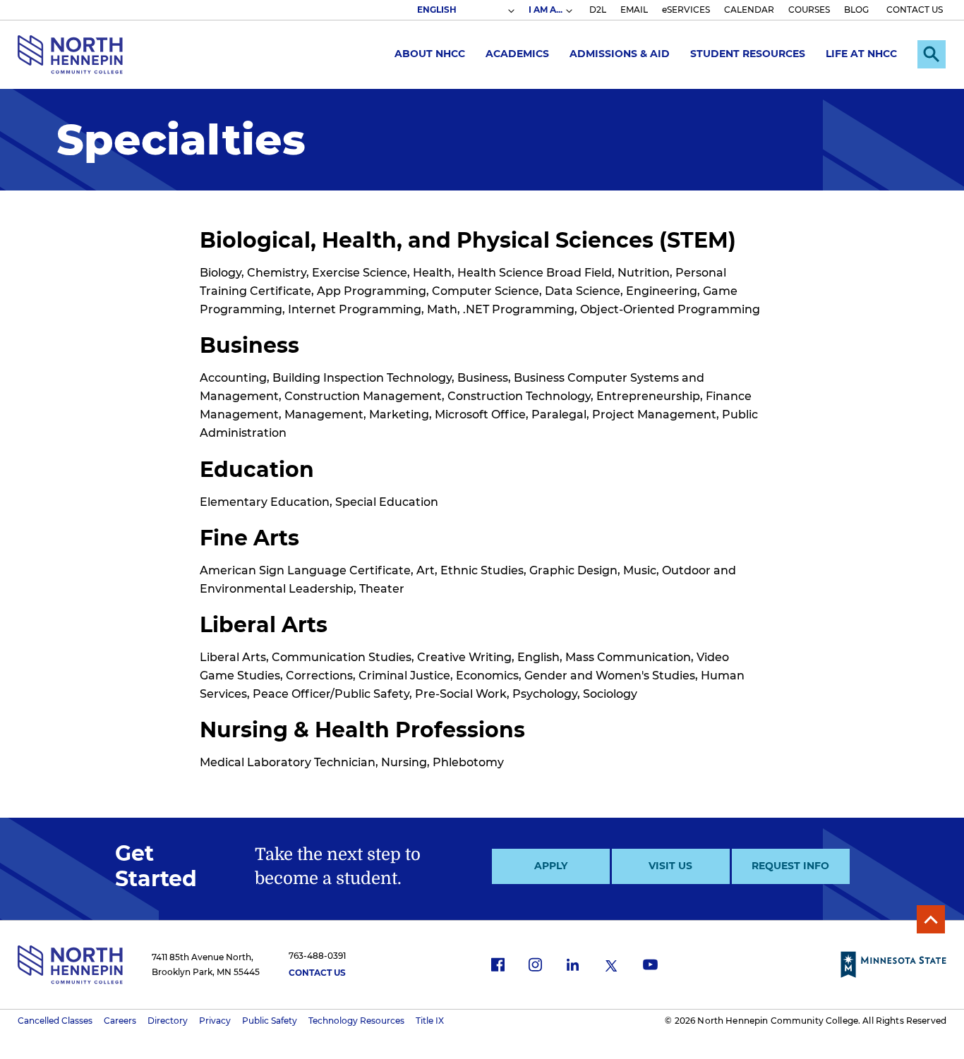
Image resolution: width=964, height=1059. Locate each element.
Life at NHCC (861, 53)
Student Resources (747, 53)
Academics (517, 53)
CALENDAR (749, 9)
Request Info (790, 865)
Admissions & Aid (620, 53)
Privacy (215, 1020)
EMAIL (634, 9)
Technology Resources (356, 1020)
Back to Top (931, 919)
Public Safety (269, 1020)
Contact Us (317, 972)
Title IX (430, 1020)
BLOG (856, 9)
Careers (120, 1020)
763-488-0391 (317, 955)
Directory (167, 1020)
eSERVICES (686, 9)
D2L (597, 9)
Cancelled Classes (55, 1020)
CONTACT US (914, 9)
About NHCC (429, 53)
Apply (550, 865)
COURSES (809, 9)
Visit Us (670, 865)
